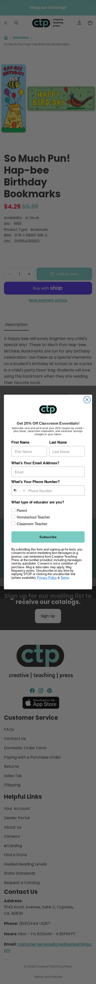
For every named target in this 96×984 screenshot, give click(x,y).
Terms (65, 578)
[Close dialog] (87, 399)
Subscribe (47, 537)
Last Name (58, 442)
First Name (20, 442)
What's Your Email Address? (35, 463)
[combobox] (19, 490)
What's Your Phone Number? (35, 481)
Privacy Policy (47, 578)
